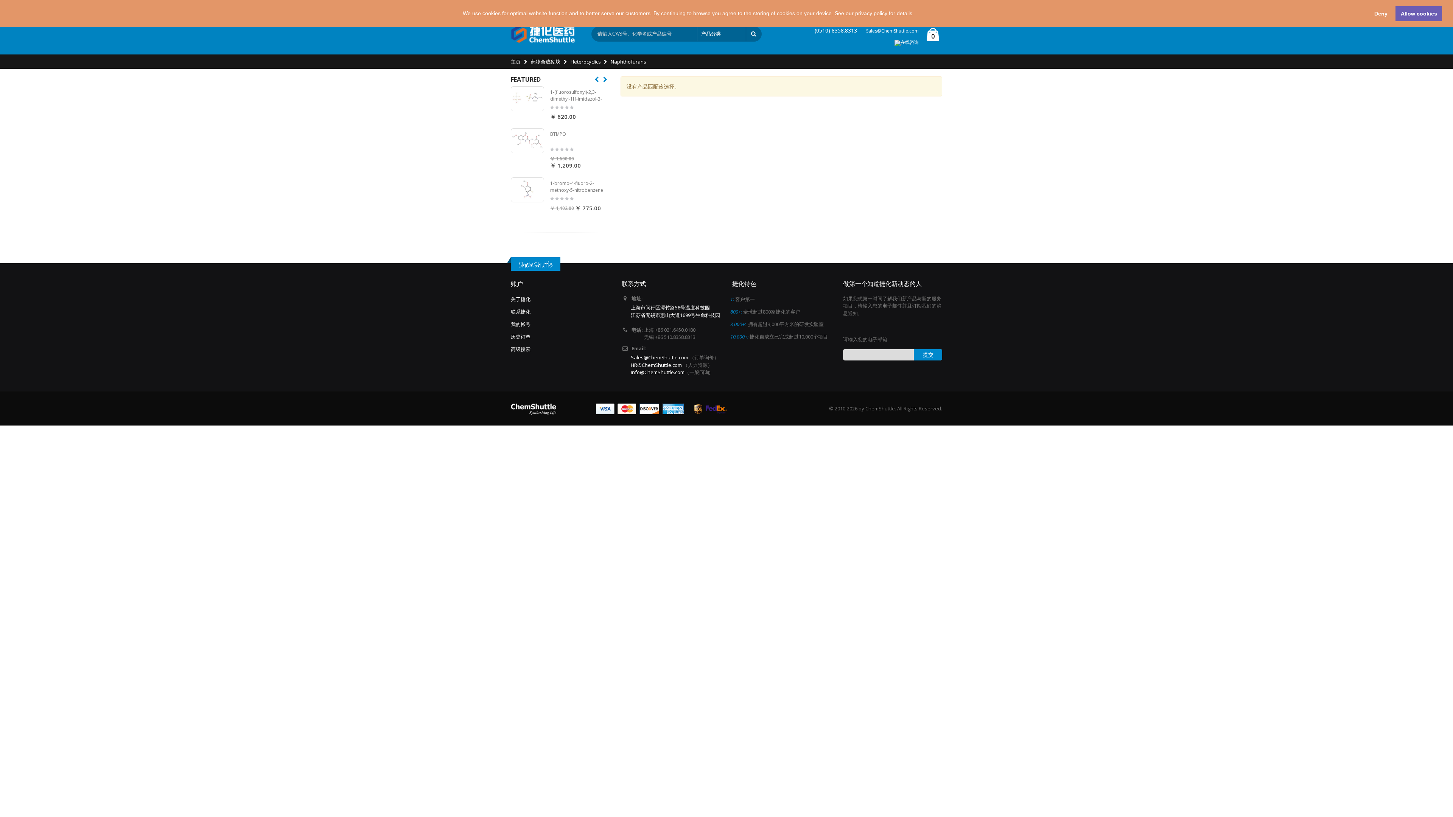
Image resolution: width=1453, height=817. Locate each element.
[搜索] (753, 34)
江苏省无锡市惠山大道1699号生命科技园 (675, 315)
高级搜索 (520, 349)
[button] (916, 14)
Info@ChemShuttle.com (657, 372)
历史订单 (520, 336)
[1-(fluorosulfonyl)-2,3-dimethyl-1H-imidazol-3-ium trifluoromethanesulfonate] (527, 98)
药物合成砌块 (545, 61)
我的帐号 (520, 324)
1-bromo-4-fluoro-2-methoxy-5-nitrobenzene (576, 186)
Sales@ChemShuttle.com (892, 31)
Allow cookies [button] (1419, 14)
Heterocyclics (586, 61)
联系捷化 (520, 311)
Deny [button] (1381, 14)
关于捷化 (520, 299)
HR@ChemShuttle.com (657, 365)
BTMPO (558, 134)
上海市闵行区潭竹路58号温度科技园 (670, 307)
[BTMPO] (527, 140)
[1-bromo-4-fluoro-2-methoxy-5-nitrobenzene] (527, 190)
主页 (516, 61)
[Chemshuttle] (543, 34)
